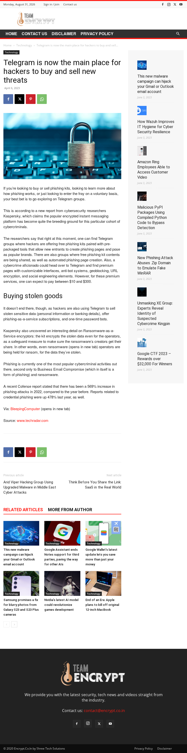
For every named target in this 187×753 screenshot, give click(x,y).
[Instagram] (168, 4)
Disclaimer (64, 33)
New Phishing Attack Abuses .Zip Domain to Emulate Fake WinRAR (155, 265)
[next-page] (14, 624)
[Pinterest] (31, 99)
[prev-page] (6, 624)
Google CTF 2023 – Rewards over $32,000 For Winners (154, 358)
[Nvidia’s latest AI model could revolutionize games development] (62, 583)
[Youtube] (181, 4)
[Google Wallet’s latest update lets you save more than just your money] (103, 533)
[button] (178, 33)
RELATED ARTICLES (23, 509)
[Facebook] (162, 4)
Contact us (70, 4)
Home (11, 33)
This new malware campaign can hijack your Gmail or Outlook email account (155, 84)
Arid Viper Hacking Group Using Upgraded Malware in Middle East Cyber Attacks (29, 487)
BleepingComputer (25, 408)
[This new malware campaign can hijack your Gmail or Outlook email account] (21, 533)
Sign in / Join (51, 4)
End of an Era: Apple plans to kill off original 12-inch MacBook (102, 604)
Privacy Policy (97, 33)
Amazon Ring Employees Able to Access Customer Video (153, 170)
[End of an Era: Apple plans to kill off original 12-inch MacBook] (103, 583)
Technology (24, 45)
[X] (175, 4)
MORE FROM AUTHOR (70, 509)
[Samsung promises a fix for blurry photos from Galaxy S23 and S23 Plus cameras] (21, 583)
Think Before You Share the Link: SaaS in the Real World (94, 484)
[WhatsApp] (42, 99)
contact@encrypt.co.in (104, 710)
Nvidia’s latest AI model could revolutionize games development (61, 604)
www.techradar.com (32, 420)
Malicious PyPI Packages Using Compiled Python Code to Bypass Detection (152, 217)
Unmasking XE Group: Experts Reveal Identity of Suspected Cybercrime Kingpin (155, 313)
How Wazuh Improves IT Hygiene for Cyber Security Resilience (155, 126)
